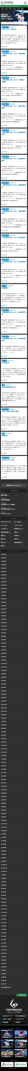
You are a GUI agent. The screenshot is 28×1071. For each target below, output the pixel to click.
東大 (10, 8)
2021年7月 (3, 762)
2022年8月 (3, 718)
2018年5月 (3, 888)
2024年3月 (3, 653)
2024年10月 (4, 629)
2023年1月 (3, 701)
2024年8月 (3, 636)
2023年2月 (3, 697)
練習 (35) (3, 539)
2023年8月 (3, 677)
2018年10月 (4, 871)
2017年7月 (3, 922)
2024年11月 (4, 626)
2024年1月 (3, 660)
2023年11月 (4, 667)
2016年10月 (4, 953)
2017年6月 (3, 926)
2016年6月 (3, 967)
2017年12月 (4, 905)
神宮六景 (17, 1022)
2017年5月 (3, 929)
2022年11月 (4, 707)
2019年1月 (3, 861)
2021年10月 (4, 752)
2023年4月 (3, 690)
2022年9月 (3, 714)
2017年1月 (3, 943)
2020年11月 (4, 789)
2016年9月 (3, 956)
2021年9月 (3, 755)
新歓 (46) (3, 535)
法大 (7, 9)
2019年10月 (4, 830)
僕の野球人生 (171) (18, 528)
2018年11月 (4, 868)
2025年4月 (3, 609)
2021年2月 (3, 779)
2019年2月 (3, 857)
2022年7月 (3, 721)
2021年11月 (4, 748)
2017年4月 (3, 932)
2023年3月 (3, 694)
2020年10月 (4, 793)
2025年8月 (3, 595)
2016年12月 (4, 946)
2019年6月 (3, 844)
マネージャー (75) (18, 525)
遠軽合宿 (4, 435)
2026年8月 (3, 554)
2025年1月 (3, 619)
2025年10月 (4, 588)
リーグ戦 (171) (4, 528)
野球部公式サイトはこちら (13, 485)
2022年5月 (3, 728)
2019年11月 (4, 827)
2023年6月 (3, 684)
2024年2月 (3, 656)
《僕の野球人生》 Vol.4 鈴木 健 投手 (14, 237)
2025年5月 (3, 605)
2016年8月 (3, 960)
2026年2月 (3, 575)
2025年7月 (3, 598)
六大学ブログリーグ (7, 1016)
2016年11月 (4, 949)
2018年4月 (3, 892)
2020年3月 (3, 813)
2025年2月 (3, 615)
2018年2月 (3, 898)
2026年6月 (3, 561)
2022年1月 (3, 742)
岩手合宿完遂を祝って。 (9, 387)
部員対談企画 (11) (18, 542)
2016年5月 (3, 970)
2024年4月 (3, 650)
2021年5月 (3, 769)
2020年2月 (3, 817)
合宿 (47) (16, 532)
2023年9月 (3, 673)
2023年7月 (3, 680)
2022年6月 (3, 725)
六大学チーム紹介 (6, 1019)
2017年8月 (3, 919)
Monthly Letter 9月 (8, 460)
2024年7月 (3, 639)
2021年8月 (3, 759)
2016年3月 (3, 977)
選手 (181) (3, 542)
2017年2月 (3, 939)
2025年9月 (3, 592)
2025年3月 (3, 612)
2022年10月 (4, 711)
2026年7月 (3, 558)
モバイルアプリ (19, 1019)
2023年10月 (4, 670)
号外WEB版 (5, 1022)
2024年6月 (3, 643)
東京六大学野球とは (20, 1016)
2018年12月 (4, 864)
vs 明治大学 (5, 363)
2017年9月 (3, 915)
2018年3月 (3, 895)
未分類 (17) (17, 535)
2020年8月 (3, 800)
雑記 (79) (3, 545)
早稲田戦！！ (6, 288)
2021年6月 (3, 765)
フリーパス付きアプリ (6, 6)
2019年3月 (3, 854)
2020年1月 (3, 820)
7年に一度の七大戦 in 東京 (10, 411)
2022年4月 (3, 731)
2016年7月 (3, 963)
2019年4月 (3, 851)
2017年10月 (4, 912)
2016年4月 (3, 973)
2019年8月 (3, 837)
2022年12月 (4, 704)
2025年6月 (3, 602)
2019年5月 (3, 847)
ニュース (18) (4, 525)
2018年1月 (3, 902)
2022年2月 (3, 738)
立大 (14, 9)
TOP (3, 23)
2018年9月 (3, 874)
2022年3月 (3, 735)
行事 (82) (16, 539)
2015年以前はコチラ (5, 987)
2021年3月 (3, 776)
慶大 (22, 9)
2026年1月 (3, 578)
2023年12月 (4, 663)
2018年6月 (3, 885)
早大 (18, 9)
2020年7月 (3, 803)
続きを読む (4, 46)
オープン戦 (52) (17, 522)
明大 (3, 9)
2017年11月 (4, 909)
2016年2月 (3, 980)
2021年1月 (3, 782)
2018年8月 (3, 878)
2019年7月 (3, 840)
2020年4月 (3, 810)
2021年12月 (4, 745)
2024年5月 (3, 646)
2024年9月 (3, 632)
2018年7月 (3, 881)
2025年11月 (4, 585)
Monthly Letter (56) (6, 521)
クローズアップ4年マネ (9, 29)
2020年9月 (3, 796)
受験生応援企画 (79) (5, 532)
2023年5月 (3, 687)
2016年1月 (3, 984)
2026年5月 (3, 564)
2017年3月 (3, 936)
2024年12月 (4, 622)
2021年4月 (3, 772)
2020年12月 (4, 786)
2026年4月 (3, 568)
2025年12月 (4, 581)
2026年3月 (3, 571)
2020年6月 (3, 806)
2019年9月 (3, 834)
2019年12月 (4, 823)
